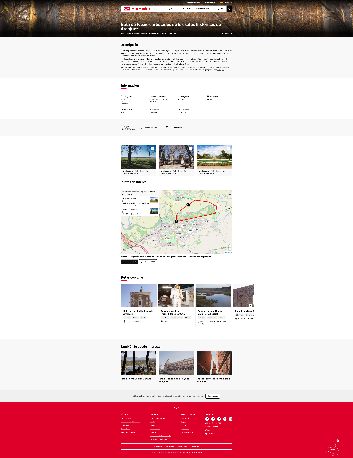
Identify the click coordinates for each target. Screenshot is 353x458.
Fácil (122, 112)
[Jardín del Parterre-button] (176, 221)
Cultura (152, 425)
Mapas (183, 422)
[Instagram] (207, 419)
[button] (230, 246)
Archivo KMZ (150, 262)
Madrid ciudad (126, 418)
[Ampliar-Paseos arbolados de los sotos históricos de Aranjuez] (152, 148)
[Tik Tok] (219, 419)
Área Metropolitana (128, 432)
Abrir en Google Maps (152, 127)
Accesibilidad (183, 446)
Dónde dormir (186, 425)
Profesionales (210, 3)
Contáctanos (213, 396)
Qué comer (185, 429)
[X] (225, 419)
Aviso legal (158, 446)
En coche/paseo (176, 318)
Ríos (122, 101)
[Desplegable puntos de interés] (160, 193)
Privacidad (170, 446)
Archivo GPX (131, 262)
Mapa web (195, 446)
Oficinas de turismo (188, 432)
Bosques (123, 99)
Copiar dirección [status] (176, 127)
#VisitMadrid (210, 430)
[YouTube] (230, 419)
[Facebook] (213, 419)
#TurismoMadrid (211, 427)
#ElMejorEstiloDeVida (213, 423)
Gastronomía (155, 429)
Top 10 (152, 422)
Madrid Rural (125, 429)
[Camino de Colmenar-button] (188, 204)
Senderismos (125, 104)
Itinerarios (185, 418)
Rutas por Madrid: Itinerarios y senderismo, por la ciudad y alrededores (151, 33)
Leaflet (229, 252)
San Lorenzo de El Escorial (130, 422)
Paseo (135, 318)
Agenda (219, 8)
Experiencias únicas (157, 418)
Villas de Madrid (127, 425)
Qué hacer (173, 8)
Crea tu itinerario (193, 3)
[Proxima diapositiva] (250, 305)
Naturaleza (153, 112)
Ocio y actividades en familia (160, 436)
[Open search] (229, 9)
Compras (153, 432)
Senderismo (182, 112)
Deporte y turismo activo (159, 439)
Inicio (122, 33)
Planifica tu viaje (203, 8)
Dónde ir (186, 8)
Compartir (130, 194)
